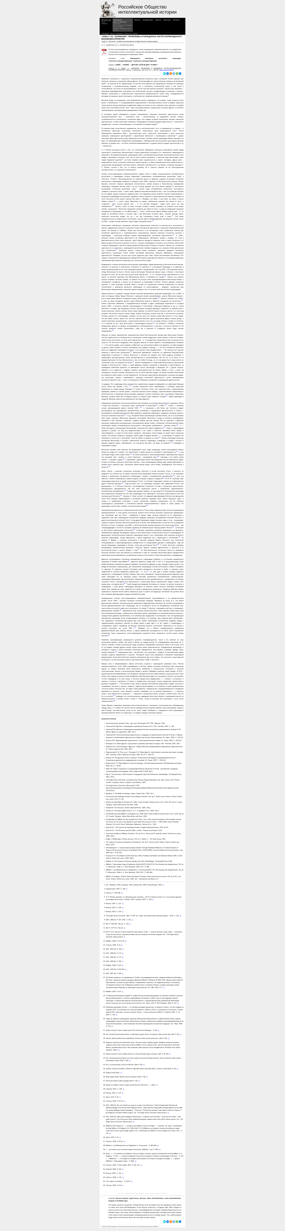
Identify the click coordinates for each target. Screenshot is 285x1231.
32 (177, 451)
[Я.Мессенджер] (164, 73)
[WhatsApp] (177, 73)
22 (130, 386)
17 (182, 300)
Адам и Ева (116, 23)
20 (131, 352)
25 (166, 405)
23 (166, 396)
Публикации (117, 20)
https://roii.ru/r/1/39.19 (166, 70)
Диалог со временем (119, 22)
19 (113, 330)
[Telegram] (173, 73)
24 (157, 405)
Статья (135, 33)
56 (114, 700)
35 (124, 459)
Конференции (148, 20)
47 (138, 549)
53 (109, 635)
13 (173, 235)
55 (114, 695)
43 (173, 527)
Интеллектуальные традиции (122, 25)
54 (116, 651)
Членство (104, 23)
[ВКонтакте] (167, 73)
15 (165, 276)
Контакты (176, 20)
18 (154, 323)
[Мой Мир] (180, 73)
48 (128, 561)
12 (152, 220)
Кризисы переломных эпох (121, 28)
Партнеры (167, 20)
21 (133, 362)
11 (172, 215)
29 (164, 427)
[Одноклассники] (170, 73)
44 (134, 529)
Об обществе (106, 20)
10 (113, 205)
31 (171, 442)
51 (120, 610)
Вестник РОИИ (118, 27)
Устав (103, 22)
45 (179, 537)
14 (116, 249)
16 (159, 298)
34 (158, 456)
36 (109, 466)
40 (125, 490)
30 (160, 437)
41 (121, 495)
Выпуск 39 (128, 33)
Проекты (137, 20)
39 (122, 483)
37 (174, 475)
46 (158, 544)
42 (147, 505)
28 (177, 425)
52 (135, 627)
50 (124, 583)
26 (141, 407)
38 (163, 478)
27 (125, 415)
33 (131, 454)
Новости (158, 20)
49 (148, 571)
